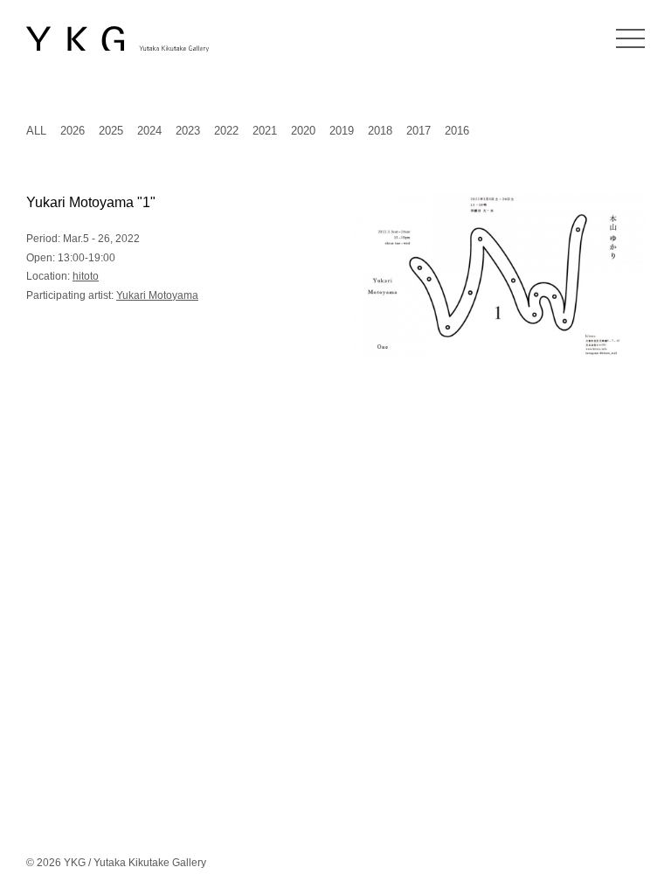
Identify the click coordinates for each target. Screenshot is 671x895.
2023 (188, 130)
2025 (111, 130)
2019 (341, 130)
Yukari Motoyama (157, 295)
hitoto (86, 276)
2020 (303, 130)
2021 (264, 130)
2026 (72, 130)
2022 (226, 130)
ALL (36, 130)
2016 (457, 130)
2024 (149, 130)
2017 (418, 130)
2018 (380, 130)
